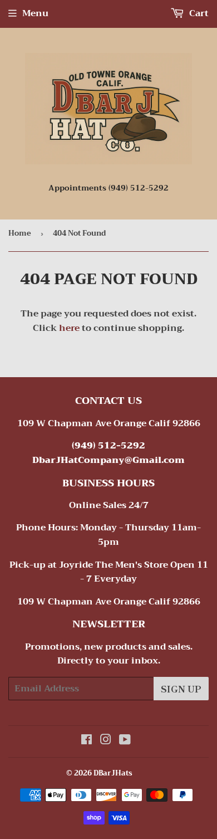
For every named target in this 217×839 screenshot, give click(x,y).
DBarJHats (112, 773)
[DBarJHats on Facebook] (86, 741)
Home (19, 233)
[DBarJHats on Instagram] (105, 741)
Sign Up (181, 688)
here (69, 328)
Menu (35, 13)
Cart (198, 13)
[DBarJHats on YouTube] (125, 741)
